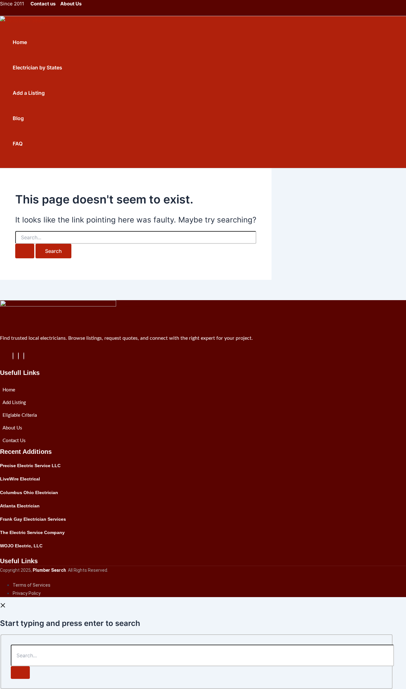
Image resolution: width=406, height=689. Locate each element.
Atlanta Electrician (20, 505)
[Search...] (202, 655)
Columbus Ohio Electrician (29, 492)
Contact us (43, 4)
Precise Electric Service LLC (30, 465)
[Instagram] (23, 355)
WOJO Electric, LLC (21, 545)
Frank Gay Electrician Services (33, 519)
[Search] (20, 672)
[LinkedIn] (18, 355)
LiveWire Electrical (20, 478)
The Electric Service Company (32, 532)
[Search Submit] (24, 251)
